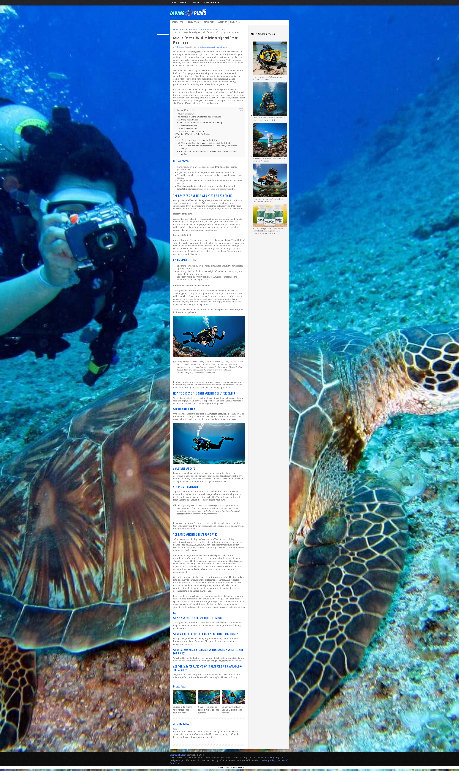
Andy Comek (179, 47)
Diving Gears (193, 22)
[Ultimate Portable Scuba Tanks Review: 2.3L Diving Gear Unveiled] (270, 99)
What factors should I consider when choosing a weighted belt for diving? (209, 147)
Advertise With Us (211, 2)
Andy (175, 729)
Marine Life (222, 22)
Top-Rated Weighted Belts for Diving (193, 134)
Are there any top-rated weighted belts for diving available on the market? (209, 152)
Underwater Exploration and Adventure (213, 47)
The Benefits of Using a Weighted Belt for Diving (198, 117)
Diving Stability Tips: (189, 120)
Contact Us (195, 2)
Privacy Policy (269, 760)
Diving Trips (209, 22)
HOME (174, 2)
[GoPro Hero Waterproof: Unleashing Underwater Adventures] (270, 180)
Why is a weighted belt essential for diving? (199, 140)
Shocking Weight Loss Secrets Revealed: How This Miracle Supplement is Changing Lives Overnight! (269, 231)
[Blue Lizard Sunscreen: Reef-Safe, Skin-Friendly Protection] (270, 139)
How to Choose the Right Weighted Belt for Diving (199, 123)
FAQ (178, 137)
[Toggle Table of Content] (240, 110)
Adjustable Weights (189, 128)
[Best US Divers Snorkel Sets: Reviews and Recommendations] (270, 58)
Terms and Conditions (223, 767)
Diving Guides (177, 22)
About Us (183, 2)
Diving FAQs (235, 22)
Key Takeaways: (188, 114)
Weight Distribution (189, 126)
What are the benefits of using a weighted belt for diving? (205, 143)
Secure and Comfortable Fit (192, 131)
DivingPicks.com (178, 755)
